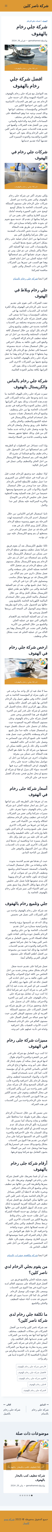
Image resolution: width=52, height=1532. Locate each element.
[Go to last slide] (43, 1466)
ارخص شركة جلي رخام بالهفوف (31, 1366)
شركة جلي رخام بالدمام (25, 278)
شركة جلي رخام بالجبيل (11, 1409)
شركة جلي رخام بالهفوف (34, 1390)
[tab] (31, 1495)
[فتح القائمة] (6, 5)
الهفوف (44, 21)
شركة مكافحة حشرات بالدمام (22, 1255)
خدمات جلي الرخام (33, 21)
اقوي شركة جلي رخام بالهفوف (32, 1378)
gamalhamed (34, 40)
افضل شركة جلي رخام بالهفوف (32, 1372)
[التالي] (8, 1466)
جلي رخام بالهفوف (37, 1384)
